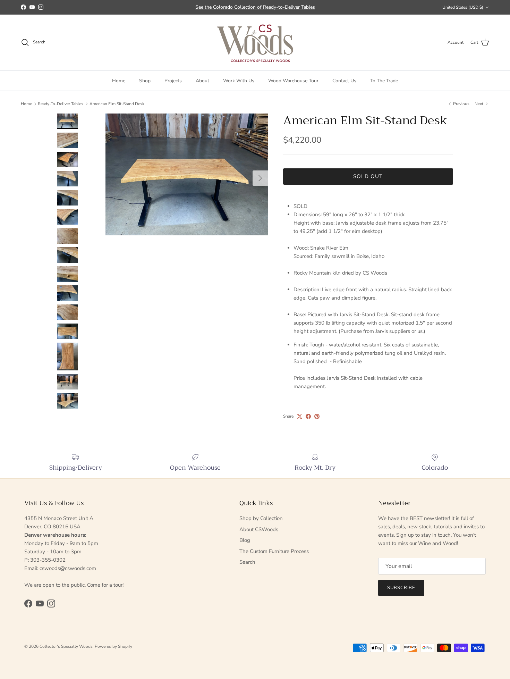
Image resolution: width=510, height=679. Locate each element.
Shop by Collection (261, 518)
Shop (145, 80)
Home (118, 80)
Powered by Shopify (113, 646)
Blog (244, 540)
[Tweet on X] (299, 416)
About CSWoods (258, 529)
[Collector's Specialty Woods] (255, 43)
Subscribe (401, 588)
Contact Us (344, 80)
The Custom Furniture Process (274, 551)
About (202, 80)
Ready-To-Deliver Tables (60, 104)
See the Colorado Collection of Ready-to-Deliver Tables (255, 7)
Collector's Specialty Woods (66, 646)
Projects (173, 80)
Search (247, 562)
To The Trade (384, 80)
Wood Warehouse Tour (293, 80)
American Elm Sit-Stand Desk (117, 104)
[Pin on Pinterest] (317, 416)
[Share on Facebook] (308, 416)
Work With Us (238, 80)
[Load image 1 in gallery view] (186, 174)
